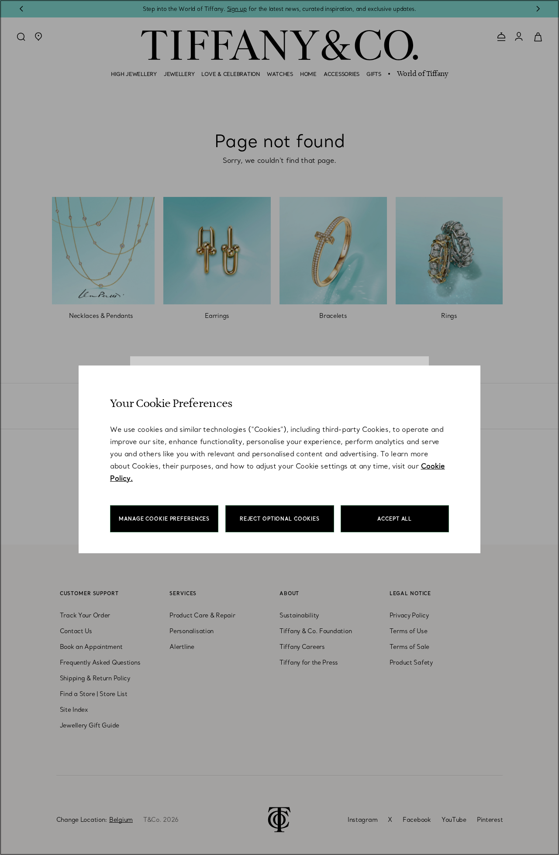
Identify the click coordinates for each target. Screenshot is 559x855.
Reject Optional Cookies (280, 519)
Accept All (394, 519)
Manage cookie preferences (164, 519)
